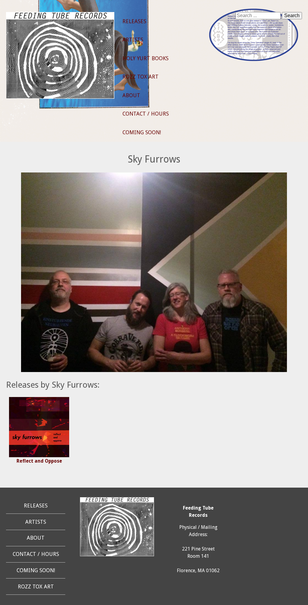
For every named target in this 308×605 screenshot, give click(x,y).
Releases (134, 21)
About (131, 95)
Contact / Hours (145, 114)
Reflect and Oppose (39, 461)
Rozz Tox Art (140, 77)
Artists (132, 40)
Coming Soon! (141, 132)
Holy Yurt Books (145, 58)
